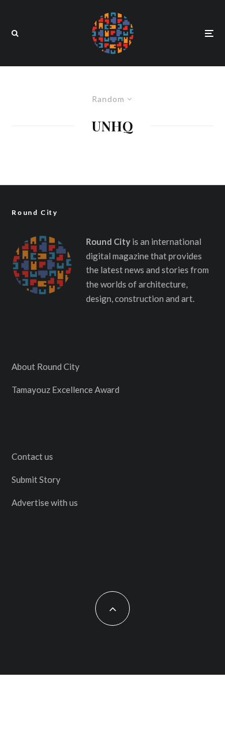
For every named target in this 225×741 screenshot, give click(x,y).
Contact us (32, 456)
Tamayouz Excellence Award (65, 389)
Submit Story (36, 479)
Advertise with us (45, 502)
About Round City (46, 366)
